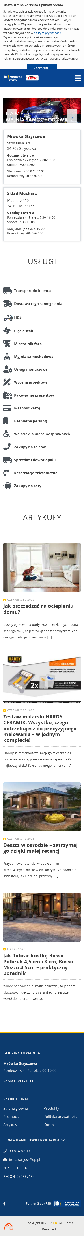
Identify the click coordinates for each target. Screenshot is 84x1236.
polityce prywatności (47, 33)
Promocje (11, 1116)
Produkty (51, 1108)
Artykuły (10, 1124)
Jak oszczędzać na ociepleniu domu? (38, 608)
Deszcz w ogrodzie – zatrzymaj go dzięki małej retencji (40, 847)
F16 (55, 1223)
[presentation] (12, 117)
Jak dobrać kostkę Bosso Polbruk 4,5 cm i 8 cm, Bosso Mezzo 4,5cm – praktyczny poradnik (38, 964)
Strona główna (15, 1108)
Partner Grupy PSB (38, 1203)
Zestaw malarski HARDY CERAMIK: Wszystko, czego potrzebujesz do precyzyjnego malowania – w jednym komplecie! (40, 728)
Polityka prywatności (61, 1116)
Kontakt (50, 1124)
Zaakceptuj (42, 68)
